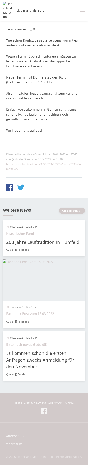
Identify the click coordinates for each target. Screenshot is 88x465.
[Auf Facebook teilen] (9, 188)
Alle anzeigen (70, 210)
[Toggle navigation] (81, 10)
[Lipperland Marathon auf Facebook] (44, 411)
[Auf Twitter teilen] (20, 188)
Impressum (13, 444)
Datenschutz (14, 436)
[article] (44, 238)
